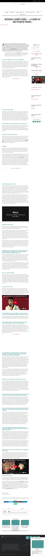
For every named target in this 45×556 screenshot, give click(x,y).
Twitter (11, 501)
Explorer (12, 12)
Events (38, 12)
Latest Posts (22, 508)
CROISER (19, 17)
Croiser (7, 12)
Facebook (6, 501)
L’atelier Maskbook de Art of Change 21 (38, 549)
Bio (8, 508)
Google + (20, 501)
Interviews (23, 17)
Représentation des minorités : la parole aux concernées (24, 527)
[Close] (32, 538)
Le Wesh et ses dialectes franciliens (36, 70)
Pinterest (15, 501)
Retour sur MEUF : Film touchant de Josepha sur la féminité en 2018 (6, 527)
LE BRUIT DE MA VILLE (20, 12)
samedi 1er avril (19, 52)
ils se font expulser (21, 157)
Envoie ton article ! (30, 12)
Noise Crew (22, 14)
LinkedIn (25, 501)
